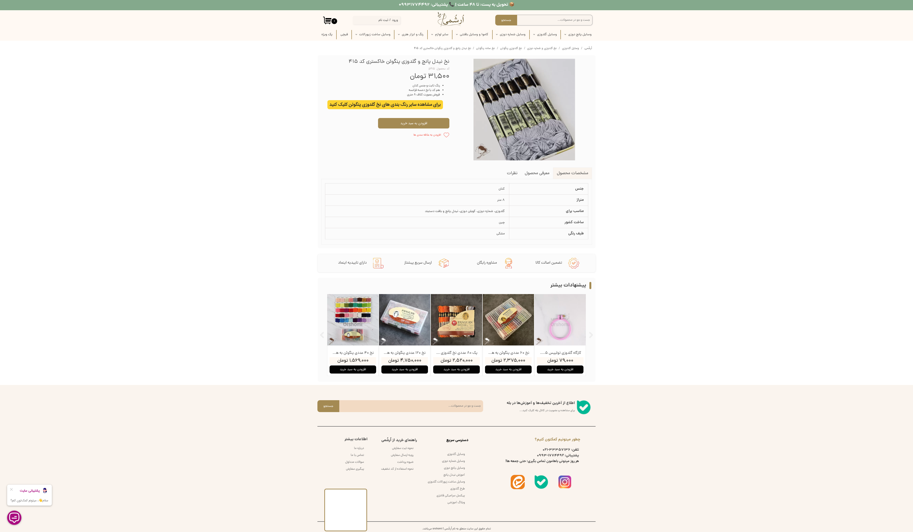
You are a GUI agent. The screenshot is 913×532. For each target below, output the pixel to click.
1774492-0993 (550, 455)
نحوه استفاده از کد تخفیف (397, 469)
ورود (395, 20)
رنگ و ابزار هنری (412, 34)
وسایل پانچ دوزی (580, 34)
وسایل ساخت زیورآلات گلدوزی (446, 482)
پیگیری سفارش (355, 469)
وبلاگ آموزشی (456, 502)
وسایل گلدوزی (547, 34)
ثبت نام (383, 20)
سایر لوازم (441, 34)
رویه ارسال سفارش (402, 455)
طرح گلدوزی (457, 489)
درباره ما (359, 448)
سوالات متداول (354, 462)
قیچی (344, 34)
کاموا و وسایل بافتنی (474, 34)
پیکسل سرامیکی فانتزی (451, 495)
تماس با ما (357, 455)
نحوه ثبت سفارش (402, 448)
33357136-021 (556, 450)
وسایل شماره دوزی (512, 34)
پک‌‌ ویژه (326, 34)
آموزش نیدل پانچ (454, 475)
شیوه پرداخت (405, 462)
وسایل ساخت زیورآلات (374, 34)
